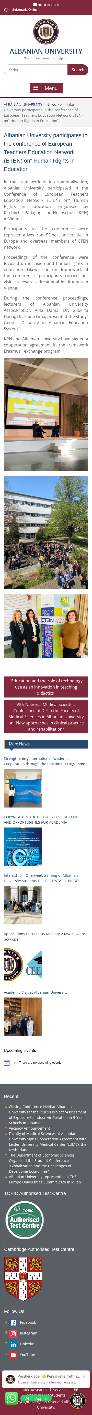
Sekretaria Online (25, 10)
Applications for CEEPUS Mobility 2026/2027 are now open (44, 936)
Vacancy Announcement (29, 1128)
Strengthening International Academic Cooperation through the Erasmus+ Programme (44, 761)
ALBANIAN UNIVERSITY (46, 51)
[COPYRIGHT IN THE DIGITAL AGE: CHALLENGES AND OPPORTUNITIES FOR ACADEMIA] (23, 847)
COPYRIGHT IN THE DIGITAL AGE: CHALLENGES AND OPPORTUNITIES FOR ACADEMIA (43, 819)
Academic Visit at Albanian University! (36, 992)
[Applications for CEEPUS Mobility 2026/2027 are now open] (23, 963)
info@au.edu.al (49, 5)
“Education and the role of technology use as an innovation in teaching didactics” (46, 687)
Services (60, 1390)
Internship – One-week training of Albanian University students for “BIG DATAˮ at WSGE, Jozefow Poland (41, 878)
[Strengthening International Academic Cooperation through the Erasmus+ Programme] (23, 788)
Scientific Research (31, 1390)
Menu (51, 88)
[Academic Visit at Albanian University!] (23, 1017)
